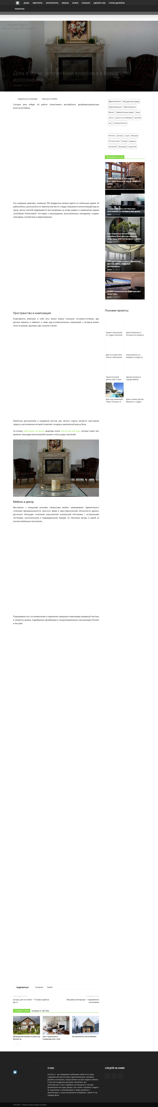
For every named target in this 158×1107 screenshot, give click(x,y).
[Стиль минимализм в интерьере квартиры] (125, 285)
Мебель (65, 3)
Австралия (113, 146)
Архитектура (52, 3)
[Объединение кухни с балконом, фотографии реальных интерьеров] (125, 258)
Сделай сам (99, 3)
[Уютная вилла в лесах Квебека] (85, 1025)
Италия (134, 135)
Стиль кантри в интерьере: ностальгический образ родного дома (124, 181)
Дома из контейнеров (124, 118)
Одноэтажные (115, 107)
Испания (123, 146)
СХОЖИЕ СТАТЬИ (22, 1011)
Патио (111, 118)
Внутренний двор (131, 101)
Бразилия (132, 146)
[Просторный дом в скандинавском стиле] (56, 1025)
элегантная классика (70, 431)
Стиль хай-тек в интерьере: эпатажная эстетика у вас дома (123, 210)
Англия (120, 135)
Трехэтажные (130, 107)
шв (110, 123)
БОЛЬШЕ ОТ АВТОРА (40, 1011)
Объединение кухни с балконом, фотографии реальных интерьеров (124, 264)
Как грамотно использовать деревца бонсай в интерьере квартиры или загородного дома (124, 236)
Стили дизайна (117, 3)
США (127, 135)
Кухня (75, 3)
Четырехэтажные (120, 123)
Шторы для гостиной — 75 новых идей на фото (31, 1001)
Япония (112, 136)
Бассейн (138, 118)
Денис (20, 86)
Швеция (132, 141)
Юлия (109, 187)
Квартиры (37, 3)
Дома (26, 3)
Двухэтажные (115, 101)
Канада (124, 141)
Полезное (19, 9)
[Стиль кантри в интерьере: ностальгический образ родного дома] (125, 175)
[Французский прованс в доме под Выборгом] (26, 1025)
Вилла (111, 112)
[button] (142, 6)
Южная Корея (114, 141)
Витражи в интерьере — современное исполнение (83, 1001)
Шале (138, 112)
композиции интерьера (34, 431)
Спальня (86, 3)
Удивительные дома (124, 112)
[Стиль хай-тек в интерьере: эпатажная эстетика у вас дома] (125, 203)
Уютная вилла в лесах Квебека (84, 1036)
